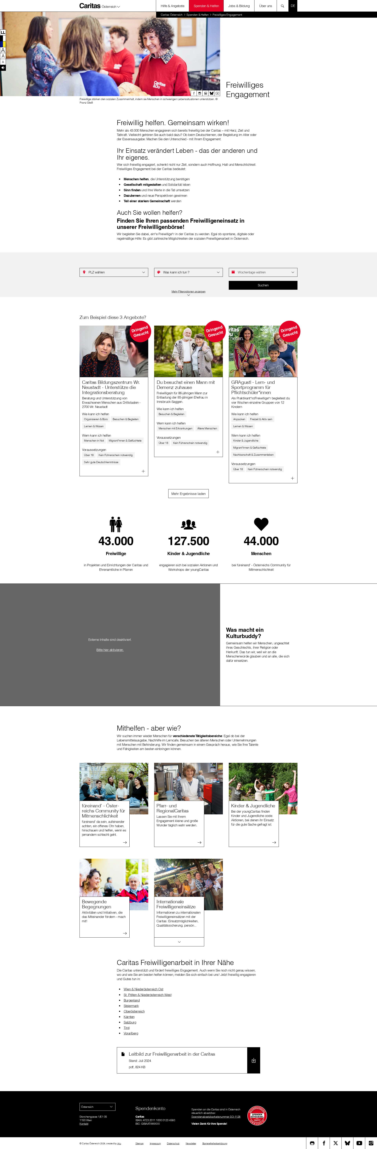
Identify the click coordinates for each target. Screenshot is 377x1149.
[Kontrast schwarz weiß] (3, 38)
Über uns (265, 6)
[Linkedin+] (205, 93)
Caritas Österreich (172, 14)
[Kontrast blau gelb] (3, 44)
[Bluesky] (211, 93)
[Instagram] (199, 93)
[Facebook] (194, 93)
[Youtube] (217, 93)
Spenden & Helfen (206, 6)
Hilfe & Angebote (172, 6)
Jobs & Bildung (239, 6)
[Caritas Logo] (90, 6)
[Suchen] (283, 6)
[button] (111, 6)
